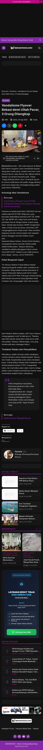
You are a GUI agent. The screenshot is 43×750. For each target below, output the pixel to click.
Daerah (31, 553)
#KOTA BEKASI (33, 57)
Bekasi (12, 241)
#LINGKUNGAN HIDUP (17, 57)
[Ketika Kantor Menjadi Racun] (10, 494)
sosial (25, 230)
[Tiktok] (28, 736)
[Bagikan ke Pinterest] (20, 125)
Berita (25, 553)
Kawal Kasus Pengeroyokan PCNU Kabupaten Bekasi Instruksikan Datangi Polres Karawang (22, 204)
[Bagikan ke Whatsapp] (14, 125)
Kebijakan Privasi (8, 729)
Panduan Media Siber (23, 729)
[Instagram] (19, 736)
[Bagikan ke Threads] (25, 125)
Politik (14, 674)
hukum (29, 249)
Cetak (35, 120)
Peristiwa (6, 100)
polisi (4, 185)
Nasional (26, 555)
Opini (15, 553)
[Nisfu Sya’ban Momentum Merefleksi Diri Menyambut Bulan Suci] (11, 542)
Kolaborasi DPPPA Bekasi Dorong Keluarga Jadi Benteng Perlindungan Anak (25, 692)
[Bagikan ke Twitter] (9, 125)
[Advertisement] (21, 78)
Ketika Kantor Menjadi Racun (17, 418)
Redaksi (36, 729)
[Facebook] (15, 736)
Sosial (30, 653)
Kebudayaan (7, 553)
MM (24, 451)
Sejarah (15, 555)
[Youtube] (24, 736)
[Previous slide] (37, 529)
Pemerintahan (28, 557)
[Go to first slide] (40, 529)
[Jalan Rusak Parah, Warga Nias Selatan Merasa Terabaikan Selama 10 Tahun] (31, 542)
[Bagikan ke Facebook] (4, 125)
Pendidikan (7, 555)
